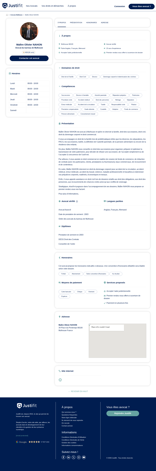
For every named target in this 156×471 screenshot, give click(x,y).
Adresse (104, 22)
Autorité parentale (100, 95)
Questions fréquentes (69, 415)
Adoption (115, 109)
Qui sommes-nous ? (69, 412)
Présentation (76, 22)
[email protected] (22, 435)
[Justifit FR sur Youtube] (84, 457)
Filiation (133, 104)
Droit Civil (83, 77)
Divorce (94, 77)
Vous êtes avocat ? (141, 6)
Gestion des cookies (69, 443)
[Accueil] (8, 15)
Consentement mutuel (88, 114)
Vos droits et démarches (53, 6)
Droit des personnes (102, 100)
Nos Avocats (31, 6)
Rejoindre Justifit (122, 413)
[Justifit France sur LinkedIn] (69, 457)
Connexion (119, 6)
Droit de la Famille (67, 77)
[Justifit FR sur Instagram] (79, 457)
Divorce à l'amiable (82, 95)
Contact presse (67, 426)
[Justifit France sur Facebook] (64, 457)
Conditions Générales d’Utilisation (74, 437)
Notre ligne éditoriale (69, 417)
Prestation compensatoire (69, 109)
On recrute (65, 423)
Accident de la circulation (86, 104)
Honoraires (91, 22)
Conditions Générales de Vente (73, 440)
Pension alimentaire (67, 114)
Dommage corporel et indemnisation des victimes (119, 77)
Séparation (130, 100)
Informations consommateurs (72, 445)
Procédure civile (66, 100)
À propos (72, 6)
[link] (61, 380)
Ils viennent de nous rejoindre (72, 420)
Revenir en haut (79, 391)
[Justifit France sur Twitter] (74, 457)
